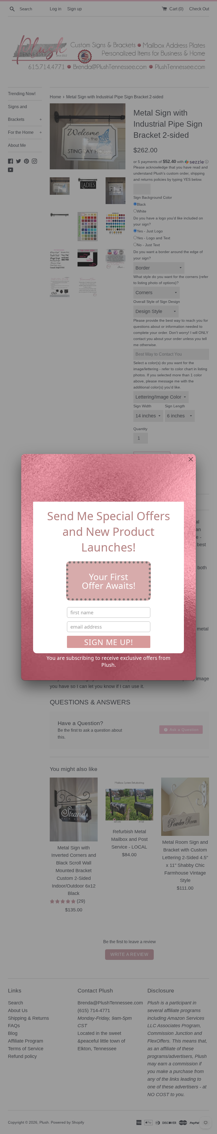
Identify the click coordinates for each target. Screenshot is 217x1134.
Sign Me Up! (108, 642)
